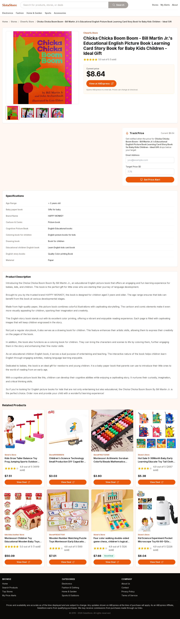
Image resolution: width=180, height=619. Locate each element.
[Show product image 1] (13, 113)
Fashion (20, 13)
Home (5, 21)
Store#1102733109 (101, 455)
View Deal (22, 482)
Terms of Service (130, 595)
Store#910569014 (56, 455)
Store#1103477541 (57, 535)
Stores (155, 5)
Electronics (7, 13)
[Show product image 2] (27, 113)
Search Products (10, 587)
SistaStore (9, 5)
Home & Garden (34, 13)
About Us (126, 583)
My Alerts (165, 5)
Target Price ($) (133, 166)
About (175, 5)
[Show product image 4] (57, 113)
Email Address (133, 155)
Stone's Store (10, 455)
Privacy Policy (128, 591)
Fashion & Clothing (70, 587)
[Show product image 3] (42, 113)
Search (120, 5)
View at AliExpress (99, 83)
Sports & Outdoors (70, 595)
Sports (48, 13)
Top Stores (7, 591)
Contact (125, 587)
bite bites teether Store (14, 535)
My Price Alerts (9, 595)
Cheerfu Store (27, 21)
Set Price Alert (152, 179)
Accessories (60, 13)
